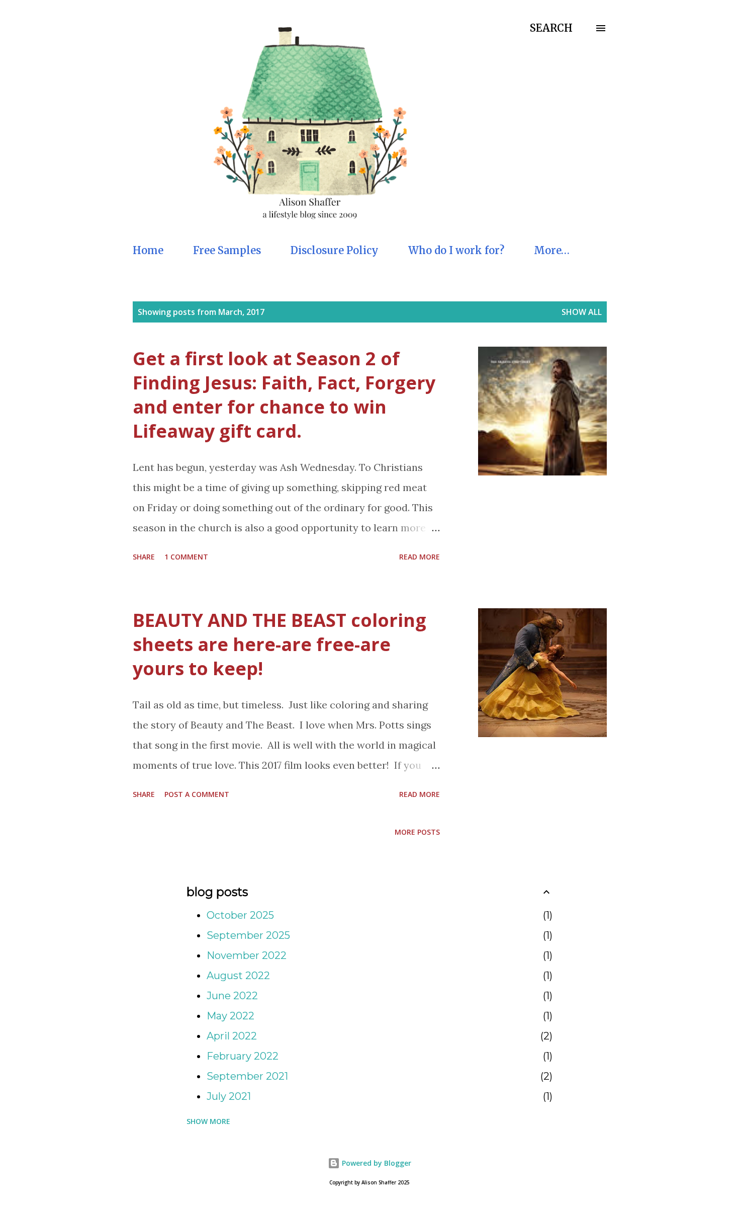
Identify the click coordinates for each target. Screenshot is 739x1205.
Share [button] (144, 556)
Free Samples (227, 250)
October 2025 (240, 915)
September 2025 (248, 935)
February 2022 (243, 1056)
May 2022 (230, 1016)
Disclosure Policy (335, 250)
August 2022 (238, 976)
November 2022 (247, 955)
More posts (417, 832)
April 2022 (232, 1036)
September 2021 (247, 1076)
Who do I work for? (456, 250)
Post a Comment (196, 794)
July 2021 (229, 1096)
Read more (419, 556)
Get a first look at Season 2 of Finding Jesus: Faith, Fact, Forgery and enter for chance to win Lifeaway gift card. (284, 394)
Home (148, 250)
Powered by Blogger (375, 1163)
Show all (582, 311)
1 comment (186, 556)
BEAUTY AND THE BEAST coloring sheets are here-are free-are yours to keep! (279, 644)
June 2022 (232, 996)
